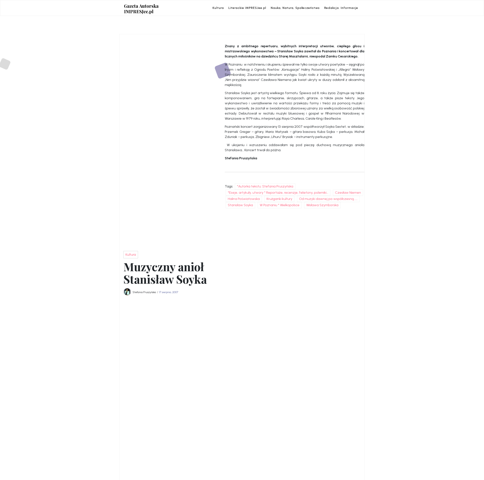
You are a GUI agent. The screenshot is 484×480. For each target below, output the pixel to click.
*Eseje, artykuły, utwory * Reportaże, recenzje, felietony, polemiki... (278, 192)
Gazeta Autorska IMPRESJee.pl (141, 8)
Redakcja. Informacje (341, 8)
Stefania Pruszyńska (144, 292)
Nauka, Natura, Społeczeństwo (295, 8)
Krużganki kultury (279, 199)
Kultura (218, 8)
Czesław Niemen (348, 192)
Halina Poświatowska (244, 199)
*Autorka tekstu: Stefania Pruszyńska (265, 186)
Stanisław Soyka (240, 205)
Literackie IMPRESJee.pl (247, 8)
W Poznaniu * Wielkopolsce (279, 205)
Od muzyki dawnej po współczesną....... (328, 199)
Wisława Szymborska (322, 205)
